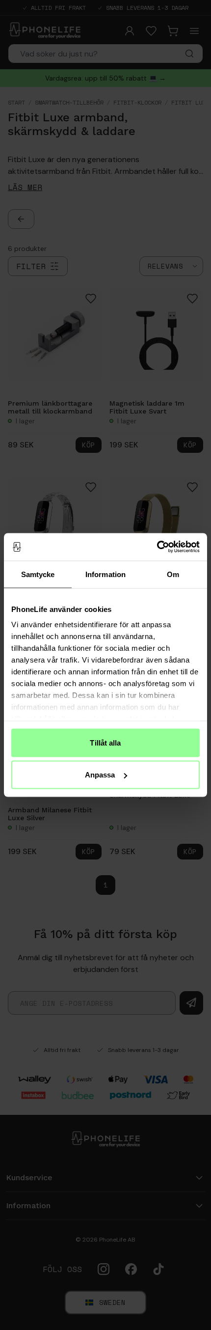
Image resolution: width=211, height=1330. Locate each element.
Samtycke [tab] (38, 574)
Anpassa (100, 775)
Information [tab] (105, 574)
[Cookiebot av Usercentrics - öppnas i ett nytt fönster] (157, 547)
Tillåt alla (105, 742)
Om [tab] (173, 574)
